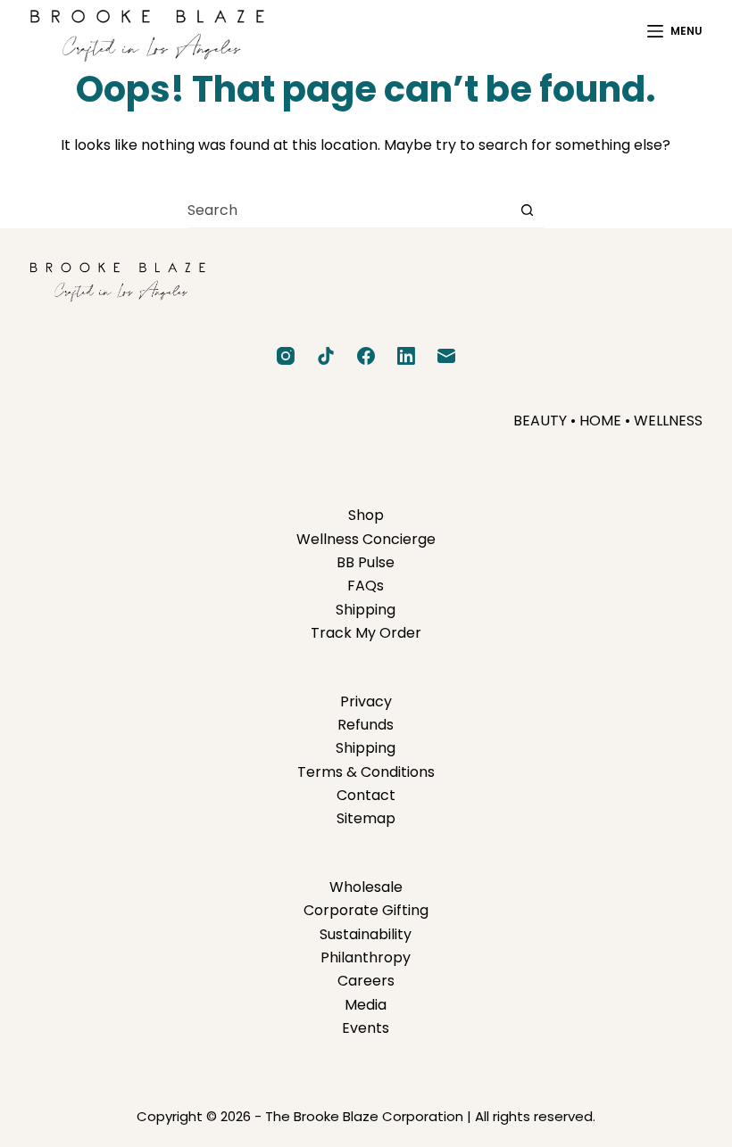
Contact (366, 795)
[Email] (446, 356)
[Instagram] (286, 356)
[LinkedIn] (406, 356)
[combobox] (348, 210)
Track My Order (366, 633)
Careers (366, 980)
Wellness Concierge (366, 539)
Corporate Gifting (366, 910)
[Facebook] (366, 356)
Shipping (365, 609)
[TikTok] (326, 356)
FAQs (365, 585)
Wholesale (366, 887)
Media (366, 1004)
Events (365, 1028)
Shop (366, 515)
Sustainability (366, 934)
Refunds (365, 724)
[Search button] (527, 210)
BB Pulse (366, 562)
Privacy (366, 701)
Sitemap (366, 818)
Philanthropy (365, 957)
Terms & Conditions (366, 772)
